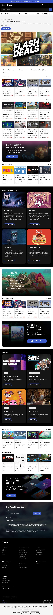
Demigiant (30, 445)
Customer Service (23, 567)
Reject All (25, 612)
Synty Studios (18, 116)
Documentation (22, 563)
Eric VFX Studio (6, 93)
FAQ (20, 565)
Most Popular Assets (40, 549)
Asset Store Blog (39, 554)
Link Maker (4, 565)
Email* (7, 511)
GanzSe (41, 135)
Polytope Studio (43, 445)
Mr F (41, 181)
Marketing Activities (33, 524)
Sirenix (29, 181)
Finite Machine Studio (44, 116)
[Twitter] (6, 588)
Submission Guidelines (24, 550)
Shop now (6, 28)
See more (48, 77)
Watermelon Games (32, 116)
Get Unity (4, 578)
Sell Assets (21, 549)
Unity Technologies (7, 445)
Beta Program (5, 582)
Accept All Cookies (35, 612)
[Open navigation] (50, 5)
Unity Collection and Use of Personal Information (26, 531)
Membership (4, 563)
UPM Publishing (22, 558)
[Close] (51, 605)
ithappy (16, 93)
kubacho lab (5, 116)
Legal (3, 600)
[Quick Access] (45, 5)
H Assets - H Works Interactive (33, 135)
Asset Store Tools (23, 552)
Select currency (47, 600)
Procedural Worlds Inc (45, 468)
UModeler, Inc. (31, 468)
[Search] (50, 9)
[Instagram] (8, 588)
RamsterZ (30, 93)
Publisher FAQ (22, 556)
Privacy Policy (4, 602)
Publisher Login (22, 554)
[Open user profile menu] (48, 5)
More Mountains (6, 181)
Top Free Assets (39, 550)
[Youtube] (3, 588)
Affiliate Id (4, 567)
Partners (38, 563)
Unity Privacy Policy (34, 530)
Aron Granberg (18, 181)
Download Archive (6, 580)
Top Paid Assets (39, 552)
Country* (8, 517)
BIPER (41, 93)
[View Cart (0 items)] (43, 5)
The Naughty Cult (19, 468)
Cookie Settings (16, 612)
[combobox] (19, 520)
